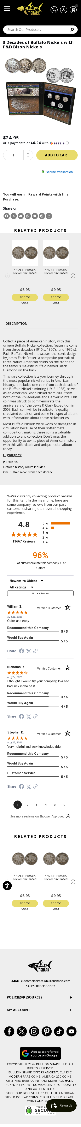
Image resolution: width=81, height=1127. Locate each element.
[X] (13, 216)
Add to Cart (24, 298)
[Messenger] (34, 216)
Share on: (10, 208)
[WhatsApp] (27, 216)
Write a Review (40, 593)
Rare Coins (31, 1076)
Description (17, 323)
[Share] (48, 216)
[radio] (58, 523)
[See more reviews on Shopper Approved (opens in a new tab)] (35, 651)
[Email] (20, 216)
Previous (7, 276)
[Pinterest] (41, 216)
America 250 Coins (56, 1076)
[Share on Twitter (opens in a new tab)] (28, 651)
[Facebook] (6, 216)
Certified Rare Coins (23, 1081)
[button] (40, 143)
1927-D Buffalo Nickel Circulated (56, 271)
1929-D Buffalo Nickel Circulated (24, 271)
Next (73, 276)
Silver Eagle (66, 1097)
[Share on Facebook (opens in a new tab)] (21, 651)
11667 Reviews (26, 541)
